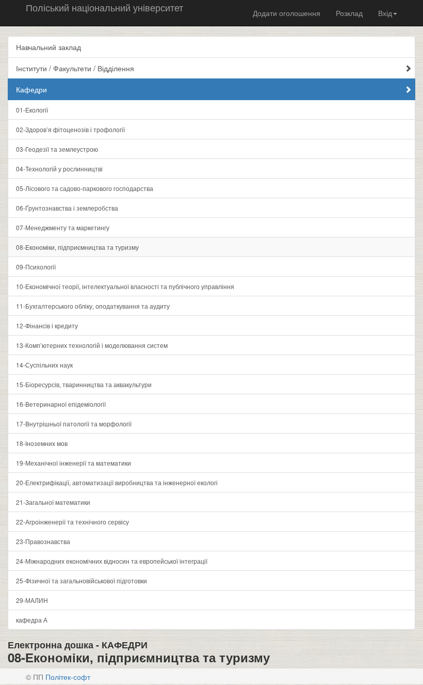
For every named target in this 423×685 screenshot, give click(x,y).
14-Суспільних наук (44, 364)
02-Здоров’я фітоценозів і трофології (70, 129)
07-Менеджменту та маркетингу (62, 227)
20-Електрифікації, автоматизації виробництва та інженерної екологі (117, 482)
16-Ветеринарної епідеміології (61, 404)
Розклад (349, 13)
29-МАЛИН (32, 600)
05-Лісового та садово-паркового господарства (84, 188)
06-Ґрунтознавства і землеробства (67, 207)
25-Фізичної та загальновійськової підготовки (81, 580)
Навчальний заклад (48, 47)
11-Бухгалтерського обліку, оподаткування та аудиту (93, 305)
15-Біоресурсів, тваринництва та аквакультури (84, 384)
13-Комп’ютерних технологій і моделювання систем (92, 345)
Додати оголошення (286, 13)
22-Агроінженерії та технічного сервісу (72, 521)
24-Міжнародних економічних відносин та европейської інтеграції (111, 560)
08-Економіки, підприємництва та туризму (77, 247)
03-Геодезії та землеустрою (57, 149)
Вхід (385, 13)
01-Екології (32, 109)
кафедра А (31, 619)
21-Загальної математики (53, 502)
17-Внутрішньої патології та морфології (74, 423)
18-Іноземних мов (42, 443)
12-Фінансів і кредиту (47, 325)
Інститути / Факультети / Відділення (75, 68)
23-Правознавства (43, 541)
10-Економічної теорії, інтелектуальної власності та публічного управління (125, 286)
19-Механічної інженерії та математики (73, 462)
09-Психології (36, 266)
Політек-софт (67, 677)
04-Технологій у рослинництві (59, 168)
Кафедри (31, 89)
